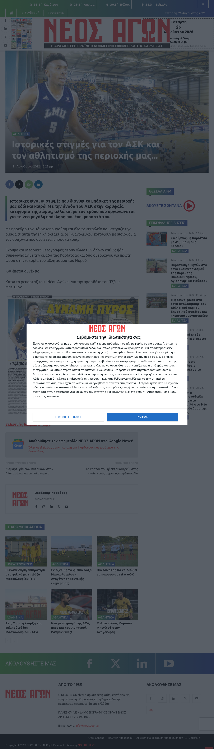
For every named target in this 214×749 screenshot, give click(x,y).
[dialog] (107, 374)
